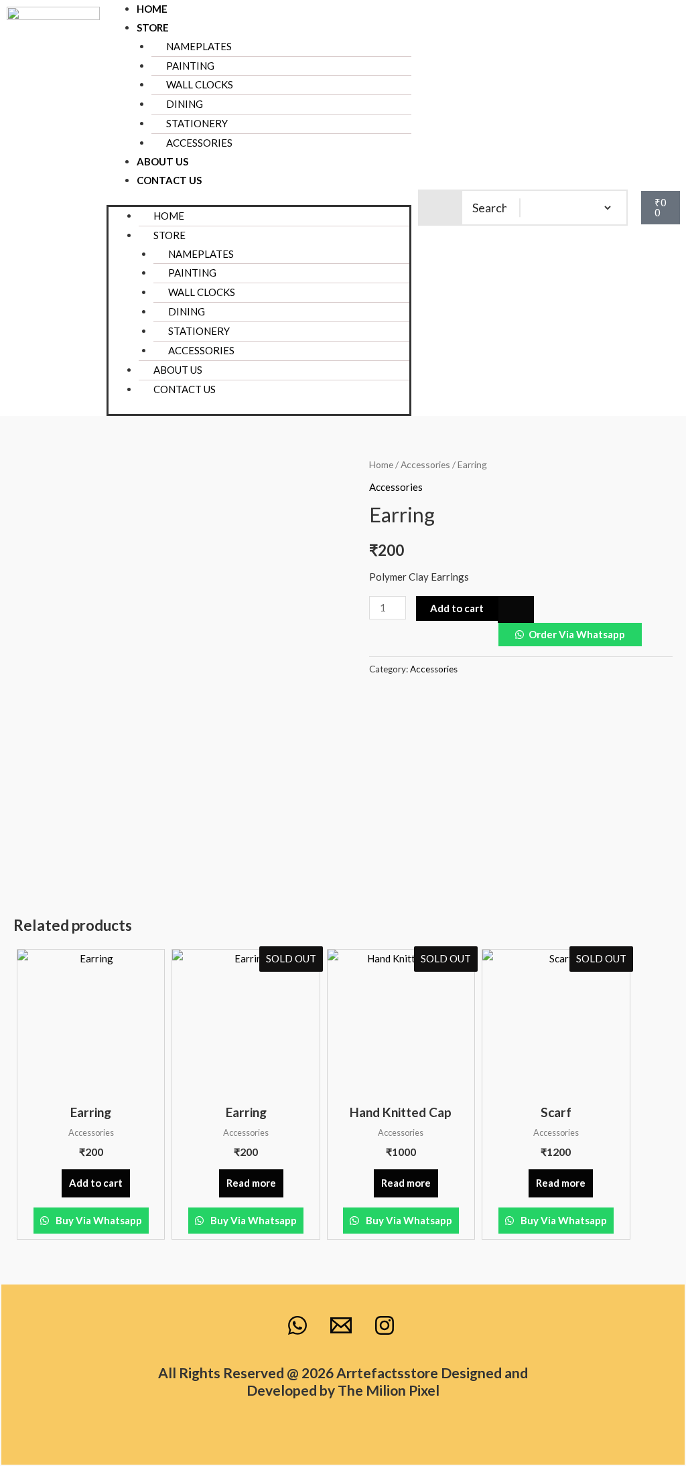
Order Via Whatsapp (577, 634)
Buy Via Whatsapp (98, 1220)
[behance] (299, 1325)
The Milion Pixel (388, 1390)
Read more (251, 1183)
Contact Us (169, 180)
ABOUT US (162, 161)
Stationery (199, 331)
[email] (343, 1325)
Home (152, 9)
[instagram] (386, 1325)
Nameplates (199, 46)
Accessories (199, 143)
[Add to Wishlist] (516, 609)
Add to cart (457, 608)
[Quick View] (56, 1183)
